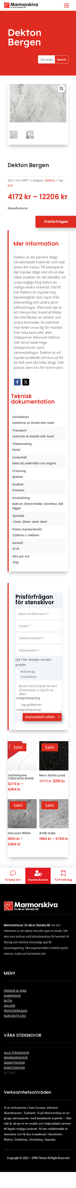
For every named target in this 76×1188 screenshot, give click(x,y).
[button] (61, 88)
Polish (16, 450)
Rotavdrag (27, 671)
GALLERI (9, 1006)
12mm (16, 522)
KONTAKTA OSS (15, 1016)
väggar (16, 508)
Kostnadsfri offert (40, 717)
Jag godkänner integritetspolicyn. (29, 707)
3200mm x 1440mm (25, 535)
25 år (15, 549)
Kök (60, 504)
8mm (43, 522)
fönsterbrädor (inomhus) (40, 504)
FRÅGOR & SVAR (15, 991)
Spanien (17, 477)
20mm (26, 522)
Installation (28, 677)
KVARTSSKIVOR (14, 1068)
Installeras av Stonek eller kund (33, 423)
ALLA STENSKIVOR (16, 1053)
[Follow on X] (25, 382)
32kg (15, 562)
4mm (35, 522)
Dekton (50, 180)
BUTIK (8, 1001)
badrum (17, 504)
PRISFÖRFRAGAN (15, 1011)
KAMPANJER (12, 996)
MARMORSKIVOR (16, 1058)
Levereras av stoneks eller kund (33, 436)
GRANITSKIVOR (14, 1063)
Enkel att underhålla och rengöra (34, 463)
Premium (18, 490)
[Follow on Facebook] (17, 382)
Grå (10, 185)
